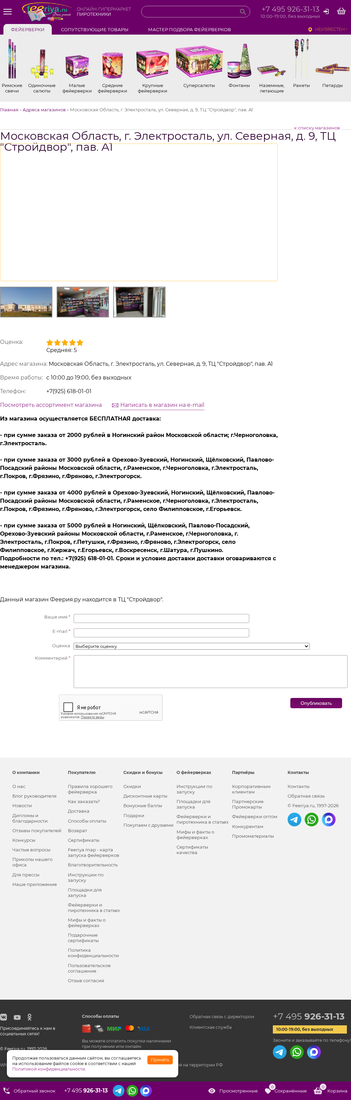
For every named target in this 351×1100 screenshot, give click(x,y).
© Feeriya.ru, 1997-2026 (313, 805)
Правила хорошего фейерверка (90, 789)
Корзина (335, 1089)
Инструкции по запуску (86, 877)
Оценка (61, 645)
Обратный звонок (35, 1090)
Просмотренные (238, 1090)
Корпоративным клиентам (251, 789)
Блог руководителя (34, 796)
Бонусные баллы (142, 805)
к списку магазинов (317, 127)
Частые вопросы (31, 849)
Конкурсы (23, 840)
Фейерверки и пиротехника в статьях (94, 907)
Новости (22, 805)
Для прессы (25, 874)
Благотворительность (93, 864)
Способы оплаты (87, 821)
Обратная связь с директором (222, 1016)
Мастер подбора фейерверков (189, 29)
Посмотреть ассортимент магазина (51, 405)
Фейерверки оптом (254, 816)
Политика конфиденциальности (93, 952)
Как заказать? (84, 801)
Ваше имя (57, 617)
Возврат (77, 830)
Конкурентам (247, 826)
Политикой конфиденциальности (48, 1069)
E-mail (61, 631)
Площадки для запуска (85, 892)
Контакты (299, 786)
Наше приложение (34, 884)
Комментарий (52, 658)
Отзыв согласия (86, 980)
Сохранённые (289, 1089)
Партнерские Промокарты (248, 804)
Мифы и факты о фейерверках (87, 922)
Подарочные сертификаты (83, 937)
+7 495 (308, 1016)
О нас (18, 786)
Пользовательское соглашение (89, 968)
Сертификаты (83, 840)
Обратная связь (306, 796)
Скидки (132, 786)
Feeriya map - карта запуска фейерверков (93, 852)
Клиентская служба (211, 1027)
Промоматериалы (253, 836)
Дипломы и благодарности (30, 818)
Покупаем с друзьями (148, 825)
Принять (160, 1059)
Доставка (78, 811)
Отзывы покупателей (36, 830)
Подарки (133, 815)
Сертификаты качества (192, 849)
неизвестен (330, 29)
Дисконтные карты (145, 796)
